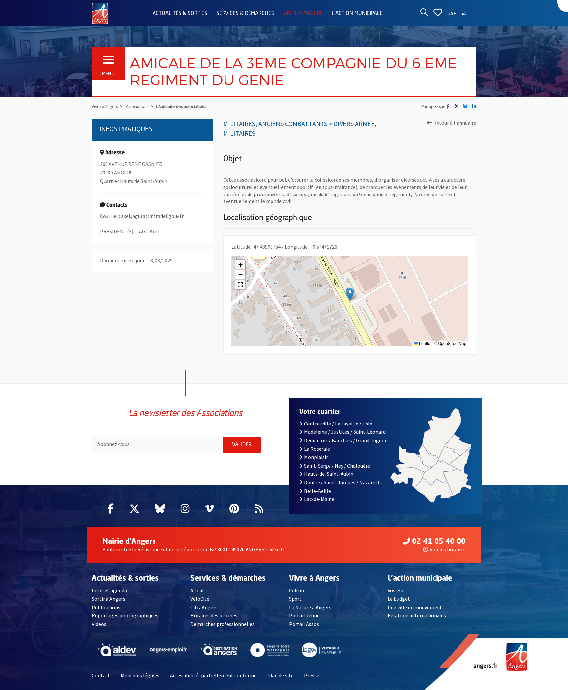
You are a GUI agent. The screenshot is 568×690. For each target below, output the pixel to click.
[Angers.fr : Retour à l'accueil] (100, 13)
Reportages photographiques (125, 615)
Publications (106, 607)
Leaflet (424, 343)
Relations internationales (417, 615)
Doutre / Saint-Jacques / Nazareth (342, 482)
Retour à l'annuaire (454, 122)
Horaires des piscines (213, 615)
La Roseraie (317, 449)
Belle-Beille (317, 491)
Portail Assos (304, 624)
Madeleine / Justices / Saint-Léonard (345, 431)
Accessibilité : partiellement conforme (213, 675)
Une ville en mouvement (415, 607)
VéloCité (199, 598)
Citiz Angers (204, 607)
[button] (350, 294)
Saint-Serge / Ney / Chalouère (337, 465)
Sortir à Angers (108, 598)
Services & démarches (245, 13)
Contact (101, 675)
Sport (295, 598)
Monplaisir (316, 457)
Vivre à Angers (303, 13)
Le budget (399, 598)
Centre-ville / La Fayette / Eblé (338, 423)
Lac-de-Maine (319, 499)
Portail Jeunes (305, 615)
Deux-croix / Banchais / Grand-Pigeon (346, 440)
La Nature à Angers (310, 607)
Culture (297, 590)
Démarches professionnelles (222, 624)
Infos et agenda (109, 590)
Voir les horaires (448, 549)
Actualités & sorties (180, 13)
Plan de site (280, 675)
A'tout (197, 590)
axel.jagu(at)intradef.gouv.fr (152, 216)
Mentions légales (140, 675)
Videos (99, 624)
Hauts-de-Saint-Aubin (328, 474)
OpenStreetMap (452, 343)
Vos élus (397, 590)
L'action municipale (357, 13)
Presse (311, 675)
